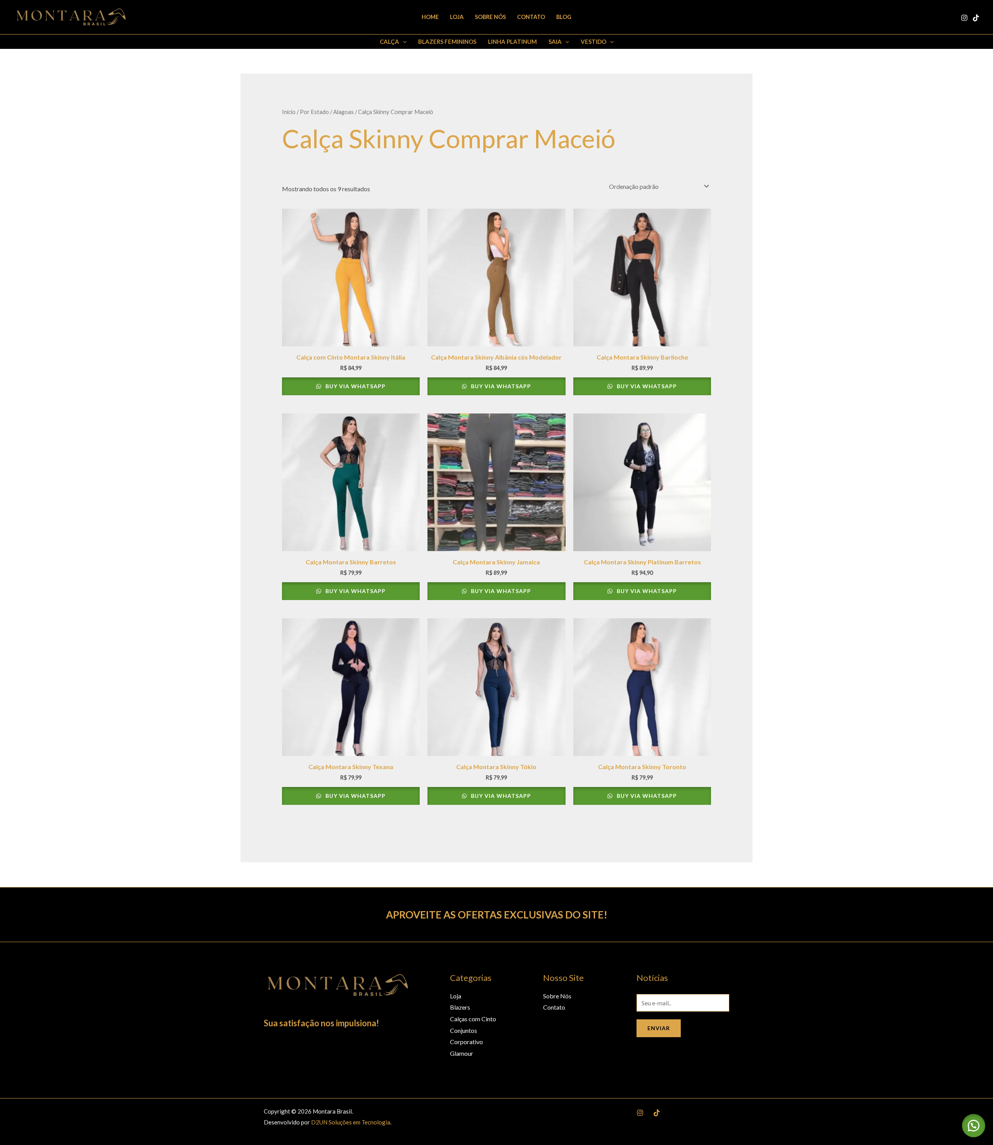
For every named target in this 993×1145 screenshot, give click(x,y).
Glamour (461, 1053)
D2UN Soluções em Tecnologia (350, 1122)
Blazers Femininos (447, 41)
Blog (563, 17)
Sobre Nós (490, 17)
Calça (389, 41)
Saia (555, 41)
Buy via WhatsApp (355, 386)
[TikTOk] (656, 1112)
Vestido (593, 41)
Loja (457, 17)
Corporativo (466, 1041)
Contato (531, 17)
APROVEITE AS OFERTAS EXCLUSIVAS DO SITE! (496, 914)
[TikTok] (975, 17)
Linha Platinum (512, 41)
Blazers (460, 1007)
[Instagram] (964, 17)
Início (289, 111)
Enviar (658, 1028)
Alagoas (343, 111)
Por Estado (314, 111)
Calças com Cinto (473, 1018)
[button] (403, 41)
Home (430, 17)
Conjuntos (463, 1030)
